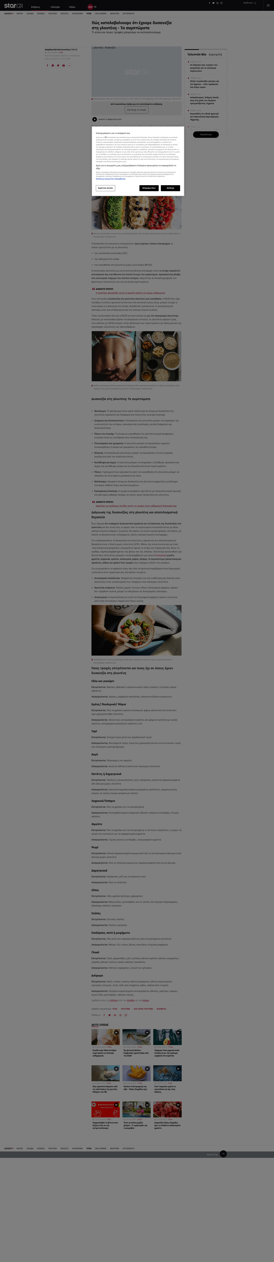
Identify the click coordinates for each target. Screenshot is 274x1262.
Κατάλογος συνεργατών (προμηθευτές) (110, 179)
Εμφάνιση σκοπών (105, 188)
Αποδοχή (170, 188)
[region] (138, 161)
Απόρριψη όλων (149, 188)
